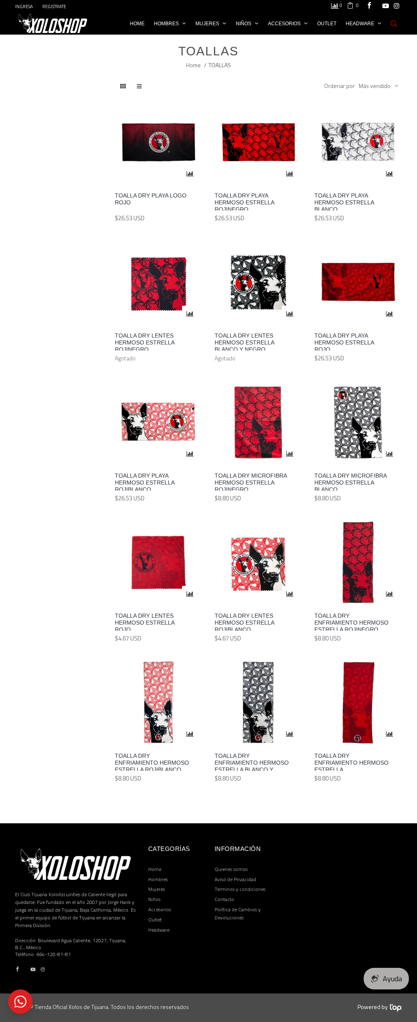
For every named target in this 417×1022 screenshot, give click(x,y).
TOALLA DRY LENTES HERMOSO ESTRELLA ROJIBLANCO (244, 621)
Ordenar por (339, 85)
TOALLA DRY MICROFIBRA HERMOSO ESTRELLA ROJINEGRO (251, 481)
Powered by (373, 1006)
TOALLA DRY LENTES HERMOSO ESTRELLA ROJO (144, 621)
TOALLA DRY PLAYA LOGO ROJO (151, 199)
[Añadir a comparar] (190, 174)
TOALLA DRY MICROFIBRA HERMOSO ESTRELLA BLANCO (350, 481)
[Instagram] (396, 6)
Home (193, 65)
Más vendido (375, 85)
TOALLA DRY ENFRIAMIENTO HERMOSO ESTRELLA (351, 761)
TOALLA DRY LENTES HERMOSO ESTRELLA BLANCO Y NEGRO (244, 341)
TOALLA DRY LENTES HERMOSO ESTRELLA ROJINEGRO (144, 341)
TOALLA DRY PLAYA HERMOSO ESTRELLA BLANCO (344, 201)
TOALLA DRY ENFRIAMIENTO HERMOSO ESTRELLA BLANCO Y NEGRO (252, 761)
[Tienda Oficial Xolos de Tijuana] (52, 22)
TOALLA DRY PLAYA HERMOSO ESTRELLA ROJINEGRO (244, 201)
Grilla (139, 86)
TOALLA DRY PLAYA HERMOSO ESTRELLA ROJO (344, 341)
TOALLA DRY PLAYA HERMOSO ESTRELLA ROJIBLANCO (144, 481)
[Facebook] (369, 6)
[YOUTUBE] (385, 6)
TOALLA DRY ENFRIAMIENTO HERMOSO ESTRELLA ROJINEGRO (351, 621)
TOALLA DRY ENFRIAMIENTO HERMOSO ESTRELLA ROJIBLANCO (152, 761)
